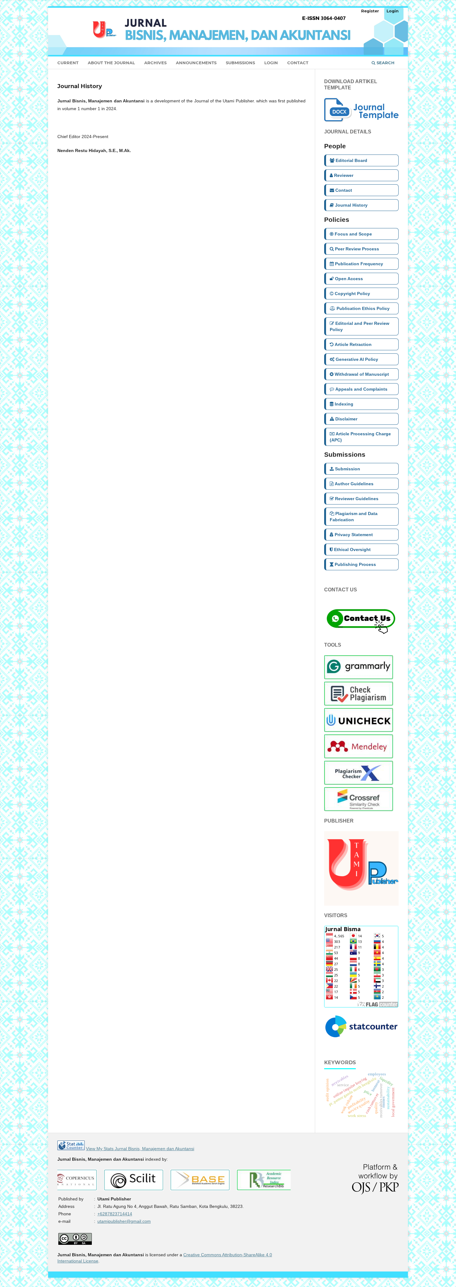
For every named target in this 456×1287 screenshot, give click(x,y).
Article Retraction (353, 344)
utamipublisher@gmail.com (124, 1221)
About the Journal (111, 62)
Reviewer (343, 175)
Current (67, 62)
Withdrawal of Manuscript (362, 374)
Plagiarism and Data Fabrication (354, 516)
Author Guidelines (354, 483)
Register (370, 10)
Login (271, 62)
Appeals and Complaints (361, 389)
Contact (297, 62)
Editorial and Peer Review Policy (359, 326)
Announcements (196, 62)
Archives (155, 62)
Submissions (240, 62)
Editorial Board (351, 160)
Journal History (351, 205)
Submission (347, 468)
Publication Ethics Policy (363, 308)
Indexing (344, 403)
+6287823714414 (114, 1213)
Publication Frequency (359, 263)
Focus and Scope (353, 233)
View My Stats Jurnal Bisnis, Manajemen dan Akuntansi (140, 1148)
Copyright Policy (352, 293)
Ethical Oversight (352, 549)
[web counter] (71, 1148)
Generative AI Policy (357, 359)
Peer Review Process (357, 248)
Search (385, 62)
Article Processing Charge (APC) (360, 436)
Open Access (349, 278)
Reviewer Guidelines (356, 498)
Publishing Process (355, 564)
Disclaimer (346, 418)
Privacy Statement (354, 534)
